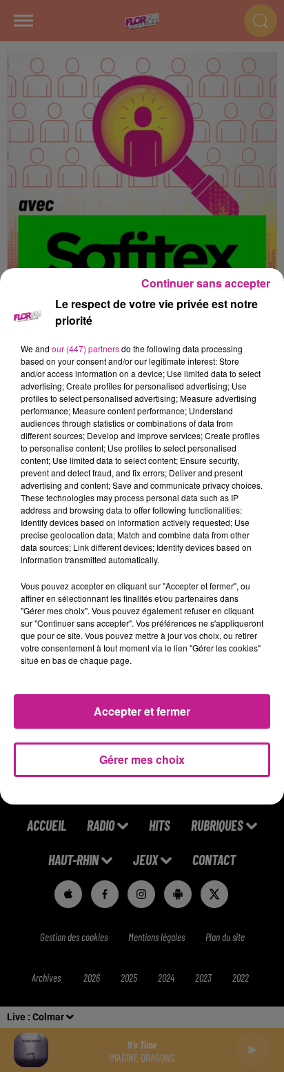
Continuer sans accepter (205, 283)
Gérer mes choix (142, 759)
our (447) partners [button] (85, 348)
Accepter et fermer (142, 711)
